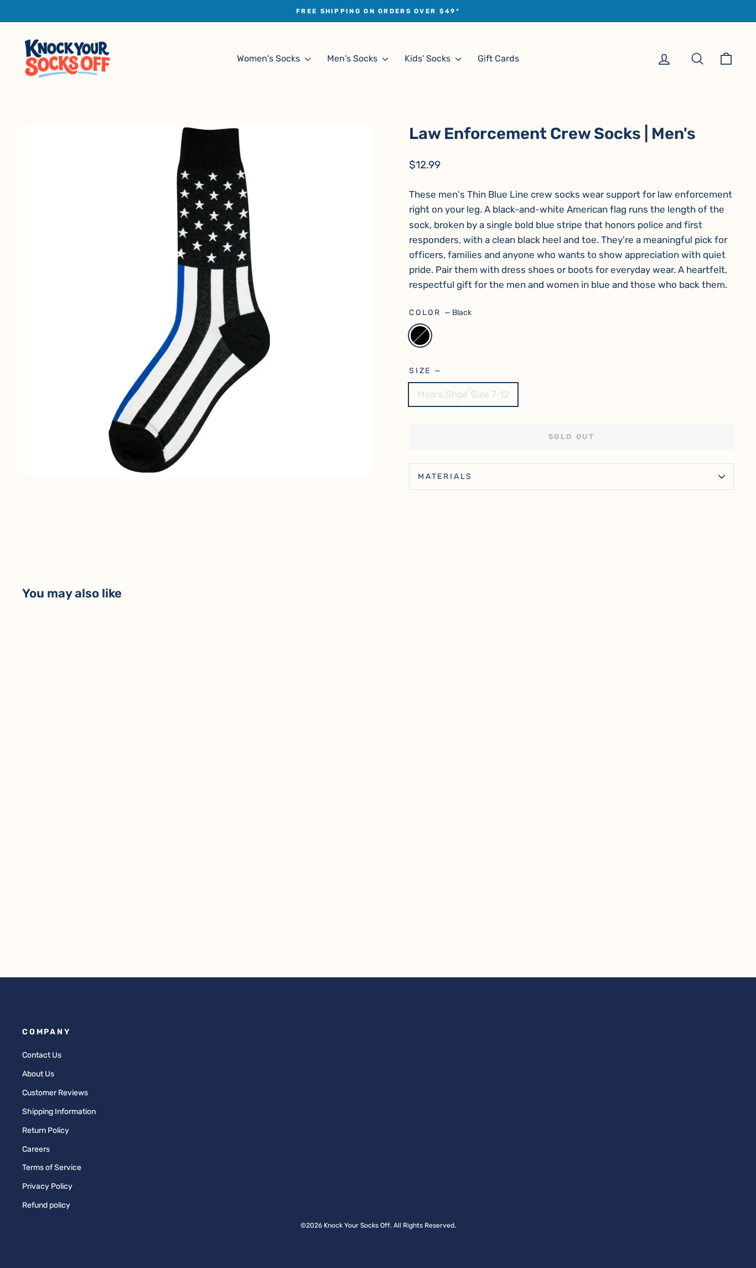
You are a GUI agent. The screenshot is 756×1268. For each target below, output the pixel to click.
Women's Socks (269, 58)
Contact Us (41, 1055)
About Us (38, 1074)
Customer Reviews (55, 1092)
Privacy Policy (47, 1186)
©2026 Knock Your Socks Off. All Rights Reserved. (378, 1225)
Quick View (106, 869)
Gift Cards (498, 58)
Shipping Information (59, 1111)
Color (440, 312)
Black (420, 335)
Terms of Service (51, 1167)
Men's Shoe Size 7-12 (463, 394)
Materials (445, 476)
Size (425, 370)
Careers (36, 1149)
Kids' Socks (429, 58)
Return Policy (45, 1130)
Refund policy (46, 1205)
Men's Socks (353, 58)
